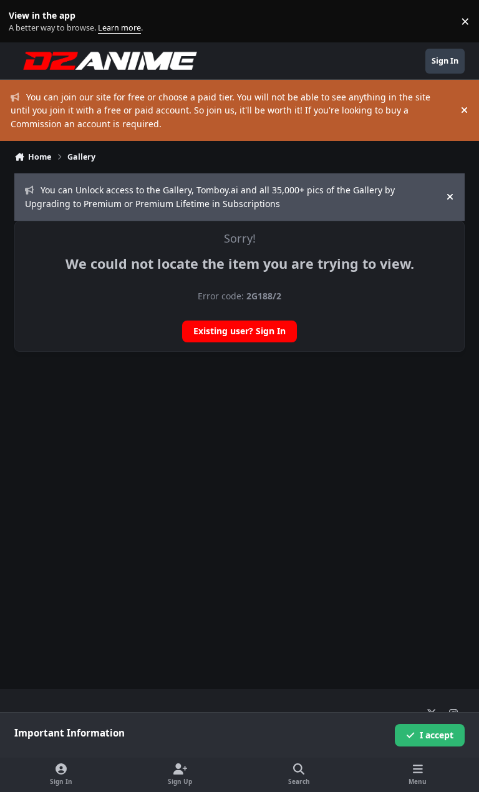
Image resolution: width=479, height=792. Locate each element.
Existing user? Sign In (239, 331)
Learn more (24, 21)
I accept (436, 735)
